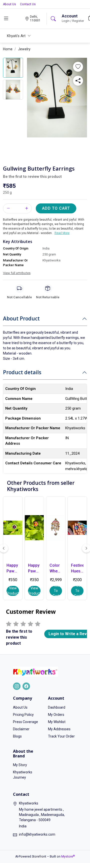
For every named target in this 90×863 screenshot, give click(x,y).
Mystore (68, 856)
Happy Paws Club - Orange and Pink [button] (34, 568)
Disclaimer (21, 729)
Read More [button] (62, 233)
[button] (78, 67)
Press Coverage (25, 722)
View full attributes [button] (16, 273)
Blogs (17, 736)
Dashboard (56, 707)
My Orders (56, 715)
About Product (21, 318)
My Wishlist (57, 722)
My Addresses (59, 729)
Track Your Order (61, 736)
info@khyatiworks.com (37, 834)
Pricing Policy (23, 715)
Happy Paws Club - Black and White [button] (12, 568)
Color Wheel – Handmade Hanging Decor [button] (56, 568)
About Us (9, 4)
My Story (20, 765)
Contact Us (28, 4)
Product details (22, 372)
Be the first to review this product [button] (32, 176)
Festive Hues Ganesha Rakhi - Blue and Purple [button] (77, 568)
